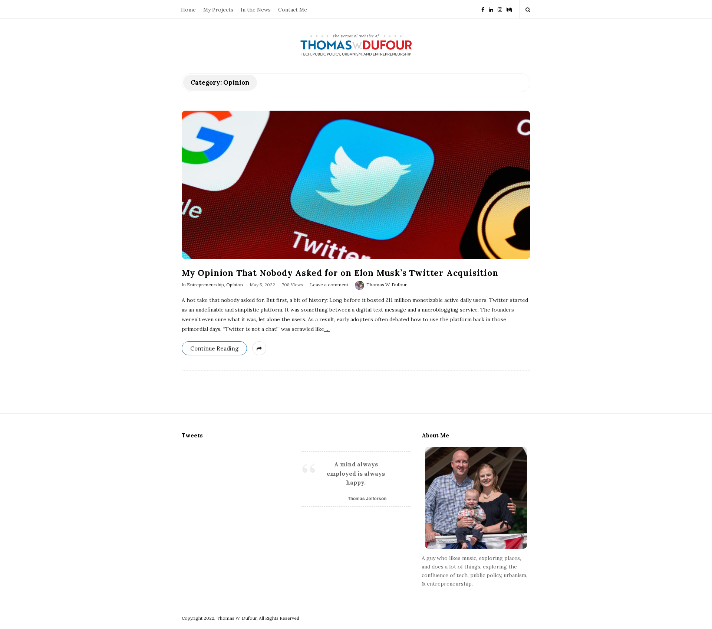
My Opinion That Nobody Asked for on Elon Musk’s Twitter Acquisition (340, 272)
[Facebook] (482, 9)
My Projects (218, 9)
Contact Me (292, 9)
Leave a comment (329, 284)
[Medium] (509, 9)
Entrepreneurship (205, 284)
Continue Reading (214, 348)
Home (188, 9)
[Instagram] (500, 9)
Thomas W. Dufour (386, 284)
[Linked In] (491, 9)
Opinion (234, 284)
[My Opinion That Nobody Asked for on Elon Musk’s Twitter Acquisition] (356, 185)
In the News (256, 9)
